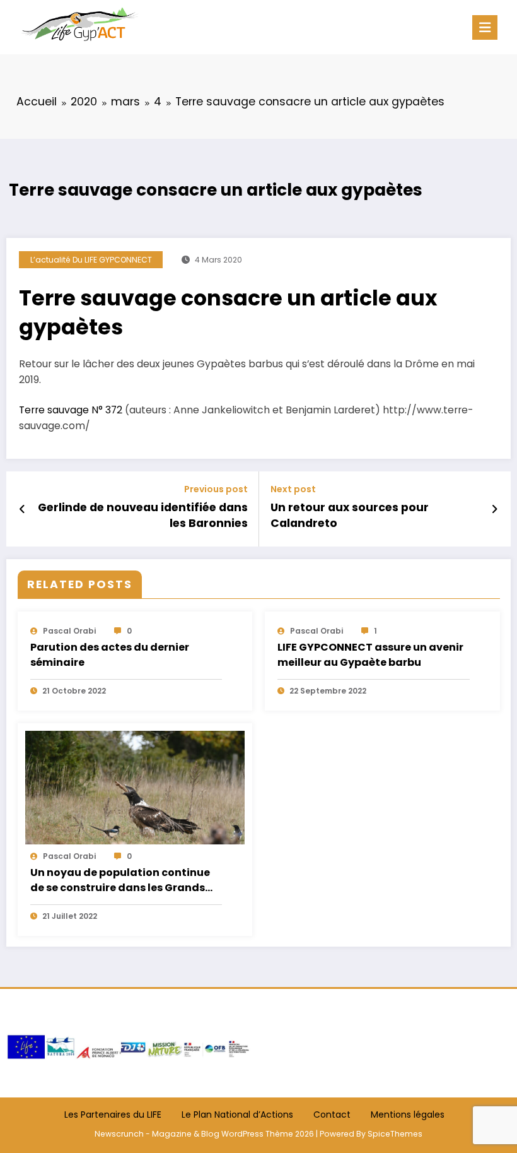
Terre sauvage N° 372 (70, 410)
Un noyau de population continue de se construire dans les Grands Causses (120, 881)
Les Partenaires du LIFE (112, 1114)
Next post (293, 489)
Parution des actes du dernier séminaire (109, 655)
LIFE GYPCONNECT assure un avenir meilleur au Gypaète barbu (370, 655)
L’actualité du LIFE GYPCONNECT (91, 259)
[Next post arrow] (494, 509)
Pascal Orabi (69, 630)
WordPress (242, 1133)
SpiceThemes (395, 1133)
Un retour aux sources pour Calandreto (349, 515)
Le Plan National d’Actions (237, 1114)
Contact (332, 1114)
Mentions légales (407, 1114)
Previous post (216, 489)
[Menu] (484, 27)
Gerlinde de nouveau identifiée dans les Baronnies (143, 515)
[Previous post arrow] (22, 509)
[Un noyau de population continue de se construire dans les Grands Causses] (135, 787)
